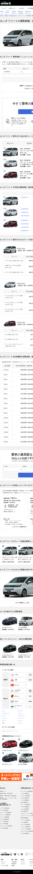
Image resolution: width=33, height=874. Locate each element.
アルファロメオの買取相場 (27, 831)
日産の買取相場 (24, 802)
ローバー (20, 720)
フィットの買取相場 (4, 817)
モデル (24, 466)
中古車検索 (14, 861)
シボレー (20, 713)
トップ (4, 8)
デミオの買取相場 (4, 828)
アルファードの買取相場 (5, 812)
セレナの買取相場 (4, 823)
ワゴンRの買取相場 (4, 819)
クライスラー (21, 715)
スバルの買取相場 (25, 809)
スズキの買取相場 (25, 800)
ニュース (3, 863)
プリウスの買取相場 (4, 808)
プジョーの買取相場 (25, 826)
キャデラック (5, 713)
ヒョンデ (4, 718)
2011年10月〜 (25, 227)
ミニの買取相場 (24, 822)
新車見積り (14, 863)
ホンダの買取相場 (25, 798)
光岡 (3, 723)
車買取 (13, 865)
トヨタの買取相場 (25, 793)
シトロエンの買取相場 (26, 829)
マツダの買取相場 (25, 806)
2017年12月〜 (25, 215)
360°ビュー (12, 8)
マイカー (23, 861)
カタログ (21, 8)
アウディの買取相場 (25, 820)
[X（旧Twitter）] (18, 854)
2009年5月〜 (25, 230)
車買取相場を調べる (7, 12)
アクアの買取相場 (4, 810)
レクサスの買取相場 (25, 795)
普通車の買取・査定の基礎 (6, 793)
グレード (25, 68)
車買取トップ (3, 791)
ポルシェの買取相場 (25, 824)
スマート (20, 711)
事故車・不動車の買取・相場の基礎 (8, 795)
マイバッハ (21, 718)
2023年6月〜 (25, 209)
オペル (4, 720)
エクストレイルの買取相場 (6, 825)
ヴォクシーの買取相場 (5, 814)
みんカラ (23, 863)
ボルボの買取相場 (25, 833)
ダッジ (4, 715)
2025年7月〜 (25, 197)
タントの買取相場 (4, 821)
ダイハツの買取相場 (25, 804)
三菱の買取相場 (24, 811)
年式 (4, 68)
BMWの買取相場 (24, 817)
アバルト (20, 723)
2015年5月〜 (25, 220)
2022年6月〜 (25, 212)
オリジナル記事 (4, 865)
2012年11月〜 (25, 224)
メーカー (5, 466)
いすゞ (4, 711)
